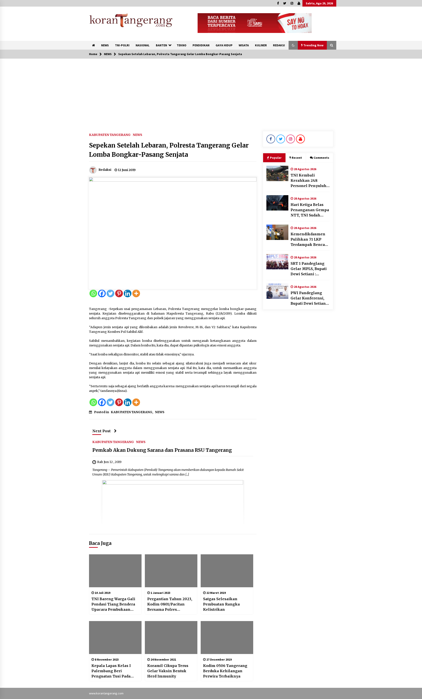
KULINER (261, 45)
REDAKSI (279, 45)
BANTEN (161, 45)
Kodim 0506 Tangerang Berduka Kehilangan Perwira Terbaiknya (225, 670)
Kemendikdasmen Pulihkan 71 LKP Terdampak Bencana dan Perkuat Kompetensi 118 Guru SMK (310, 239)
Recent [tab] (297, 158)
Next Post (101, 431)
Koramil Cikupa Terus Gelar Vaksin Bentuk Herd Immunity (167, 670)
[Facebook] (102, 293)
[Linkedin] (127, 293)
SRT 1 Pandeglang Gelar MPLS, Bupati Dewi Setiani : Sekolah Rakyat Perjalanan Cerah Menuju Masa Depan (310, 269)
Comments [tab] (321, 158)
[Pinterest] (119, 293)
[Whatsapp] (93, 293)
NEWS (105, 45)
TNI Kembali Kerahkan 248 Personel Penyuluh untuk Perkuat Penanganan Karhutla (308, 180)
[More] (136, 293)
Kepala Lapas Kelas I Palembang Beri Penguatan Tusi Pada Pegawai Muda (111, 671)
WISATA (244, 45)
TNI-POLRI (122, 45)
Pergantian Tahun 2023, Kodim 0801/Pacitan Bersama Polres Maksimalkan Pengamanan (169, 604)
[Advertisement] (211, 91)
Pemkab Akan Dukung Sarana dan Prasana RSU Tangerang (162, 450)
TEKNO (181, 45)
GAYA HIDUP (224, 45)
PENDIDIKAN (201, 45)
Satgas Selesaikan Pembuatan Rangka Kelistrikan (221, 604)
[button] (293, 45)
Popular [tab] (276, 158)
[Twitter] (110, 293)
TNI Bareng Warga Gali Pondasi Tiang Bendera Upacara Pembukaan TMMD (113, 604)
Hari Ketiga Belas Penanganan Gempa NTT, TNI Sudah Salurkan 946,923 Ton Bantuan (310, 210)
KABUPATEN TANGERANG (110, 134)
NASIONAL (142, 45)
